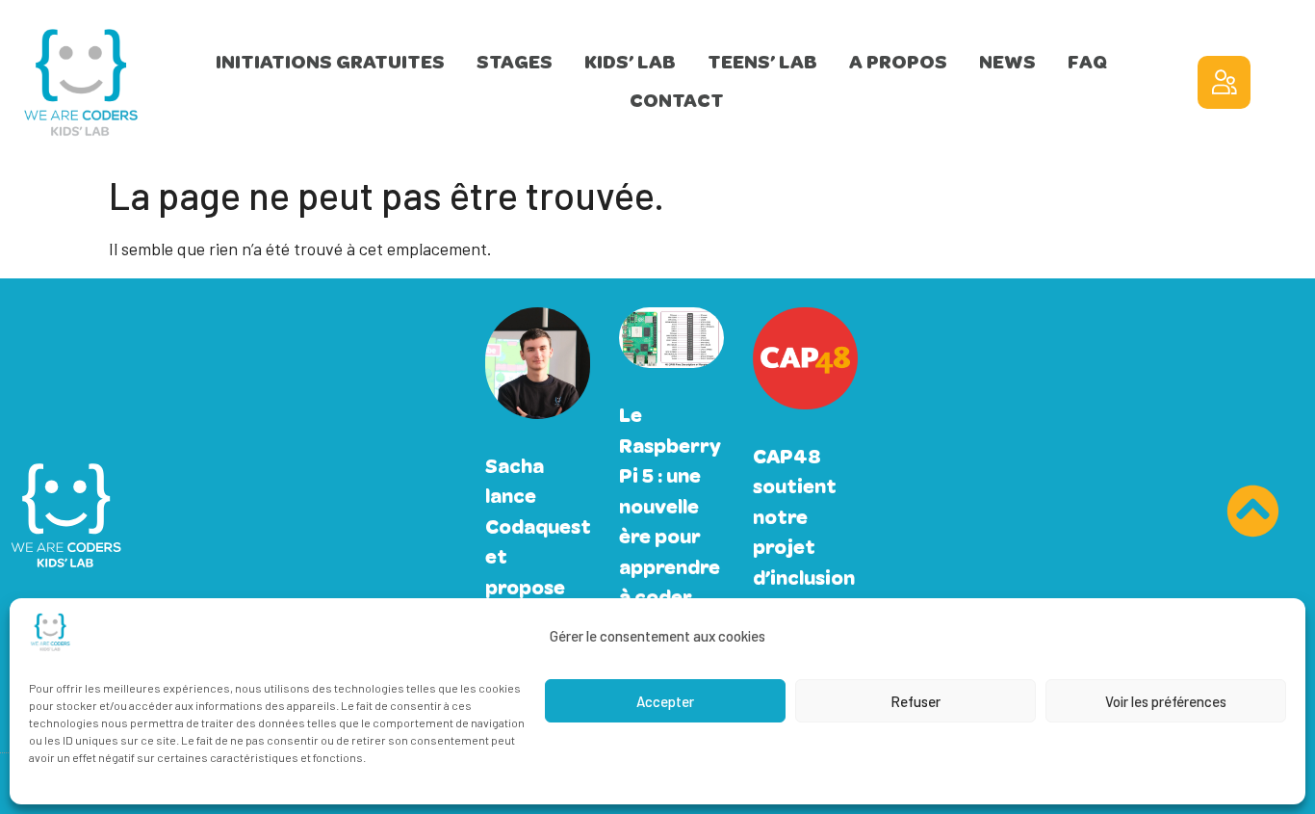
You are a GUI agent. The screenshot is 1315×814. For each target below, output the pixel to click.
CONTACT (677, 101)
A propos (898, 62)
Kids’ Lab (630, 62)
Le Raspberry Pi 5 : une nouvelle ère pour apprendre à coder (670, 506)
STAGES (515, 62)
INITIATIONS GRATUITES (330, 62)
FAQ (1087, 62)
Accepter (665, 701)
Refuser (915, 701)
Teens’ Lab (762, 62)
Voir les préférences (1165, 701)
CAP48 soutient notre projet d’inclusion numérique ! (805, 547)
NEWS (1007, 62)
